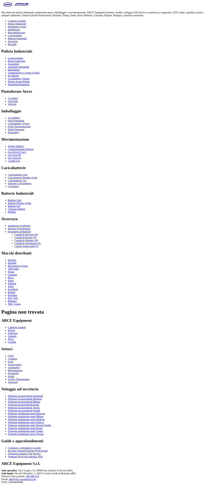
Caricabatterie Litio (17, 174)
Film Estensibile (16, 120)
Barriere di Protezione (19, 228)
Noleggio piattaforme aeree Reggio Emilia (29, 425)
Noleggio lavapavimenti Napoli (24, 410)
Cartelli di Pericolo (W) (26, 234)
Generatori (13, 186)
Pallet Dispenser (16, 129)
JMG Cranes (14, 304)
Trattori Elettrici (16, 146)
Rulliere (12, 212)
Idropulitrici (14, 69)
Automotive (14, 367)
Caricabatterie (15, 35)
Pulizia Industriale (17, 23)
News (11, 339)
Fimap (11, 271)
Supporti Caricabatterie (19, 183)
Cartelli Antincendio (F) (26, 246)
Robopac (12, 301)
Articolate (13, 101)
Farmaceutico (15, 364)
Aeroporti (13, 382)
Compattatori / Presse (19, 123)
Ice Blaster (13, 75)
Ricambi (12, 44)
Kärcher (12, 260)
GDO (11, 355)
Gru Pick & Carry (17, 152)
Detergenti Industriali (18, 84)
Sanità (11, 376)
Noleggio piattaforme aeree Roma (25, 428)
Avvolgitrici (14, 117)
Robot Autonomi (16, 61)
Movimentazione (16, 32)
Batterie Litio (14, 200)
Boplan (11, 292)
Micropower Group (18, 266)
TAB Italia (13, 268)
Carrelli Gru (14, 160)
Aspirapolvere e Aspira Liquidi (23, 72)
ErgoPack (13, 289)
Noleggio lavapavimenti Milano (24, 401)
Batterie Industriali (17, 38)
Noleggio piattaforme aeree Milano (26, 416)
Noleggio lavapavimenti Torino (24, 407)
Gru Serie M (14, 155)
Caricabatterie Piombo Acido (22, 177)
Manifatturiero (15, 370)
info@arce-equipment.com (22, 479)
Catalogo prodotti (17, 21)
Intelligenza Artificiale (19, 225)
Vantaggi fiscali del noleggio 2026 (25, 456)
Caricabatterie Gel (17, 180)
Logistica (12, 358)
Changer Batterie (16, 209)
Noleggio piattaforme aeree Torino (25, 431)
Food (10, 361)
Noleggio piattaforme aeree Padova (26, 422)
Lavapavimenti (15, 58)
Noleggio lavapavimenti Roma (23, 404)
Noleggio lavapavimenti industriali (25, 396)
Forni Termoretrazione (19, 126)
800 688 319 (32, 476)
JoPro (11, 286)
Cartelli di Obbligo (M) (26, 240)
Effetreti (12, 283)
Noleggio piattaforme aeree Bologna (26, 413)
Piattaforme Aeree (17, 26)
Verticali (12, 104)
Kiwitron (12, 295)
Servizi (11, 330)
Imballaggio (14, 29)
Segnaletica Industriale (19, 231)
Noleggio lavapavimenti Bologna (25, 399)
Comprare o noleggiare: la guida (24, 447)
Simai (11, 280)
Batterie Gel (14, 206)
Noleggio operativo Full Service (24, 453)
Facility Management (18, 379)
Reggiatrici (13, 132)
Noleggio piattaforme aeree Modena (26, 419)
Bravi (10, 277)
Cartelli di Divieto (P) (25, 237)
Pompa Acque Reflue (19, 81)
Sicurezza (13, 41)
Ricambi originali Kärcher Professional (28, 450)
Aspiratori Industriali (18, 67)
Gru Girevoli (14, 158)
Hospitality (13, 373)
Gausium (12, 274)
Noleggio (12, 333)
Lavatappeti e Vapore (19, 78)
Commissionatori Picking (21, 149)
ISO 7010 (13, 298)
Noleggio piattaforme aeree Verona (26, 434)
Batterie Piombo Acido (19, 203)
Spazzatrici (13, 64)
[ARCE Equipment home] (16, 7)
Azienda (12, 336)
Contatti (12, 342)
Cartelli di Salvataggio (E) (27, 243)
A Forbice (13, 98)
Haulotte (12, 263)
